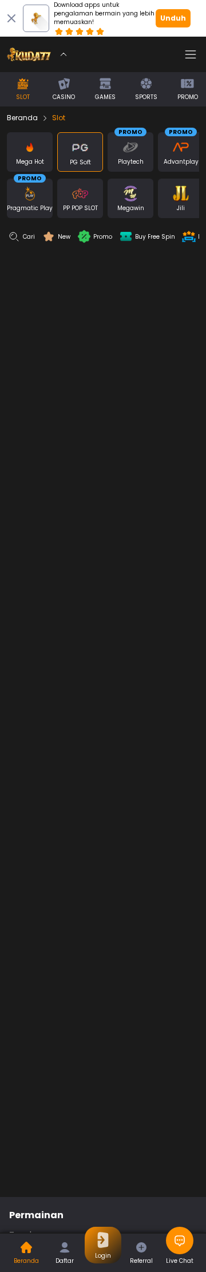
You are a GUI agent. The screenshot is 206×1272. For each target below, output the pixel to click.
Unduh (173, 18)
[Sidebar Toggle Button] (190, 54)
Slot (58, 118)
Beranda (22, 118)
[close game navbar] (63, 54)
